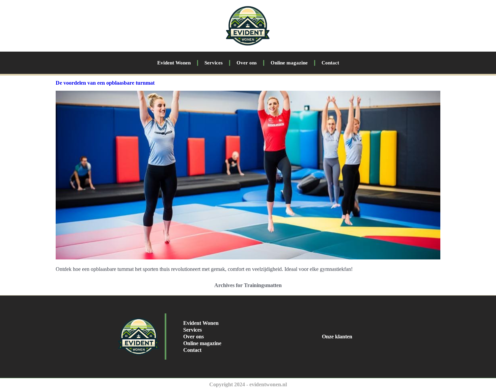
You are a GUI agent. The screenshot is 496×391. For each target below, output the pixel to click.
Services (213, 62)
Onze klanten (337, 336)
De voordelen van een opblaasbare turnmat (105, 83)
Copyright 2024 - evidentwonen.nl (248, 384)
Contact (330, 62)
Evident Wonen (174, 62)
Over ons (247, 62)
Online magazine (289, 62)
